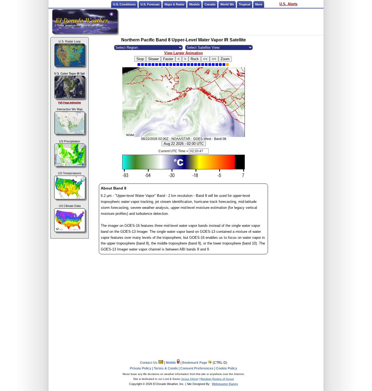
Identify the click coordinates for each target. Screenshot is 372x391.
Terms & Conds (166, 368)
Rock (195, 59)
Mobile (171, 363)
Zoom (225, 59)
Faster (168, 59)
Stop (140, 59)
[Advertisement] (221, 21)
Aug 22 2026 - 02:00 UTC (184, 144)
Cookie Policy (226, 368)
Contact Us (149, 363)
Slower (153, 59)
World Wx (227, 4)
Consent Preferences (197, 368)
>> (214, 59)
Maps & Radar (174, 4)
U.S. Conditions (124, 4)
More (258, 4)
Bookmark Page (194, 363)
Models (194, 4)
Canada (210, 4)
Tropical (244, 4)
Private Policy (140, 368)
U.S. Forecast (150, 4)
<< (205, 59)
